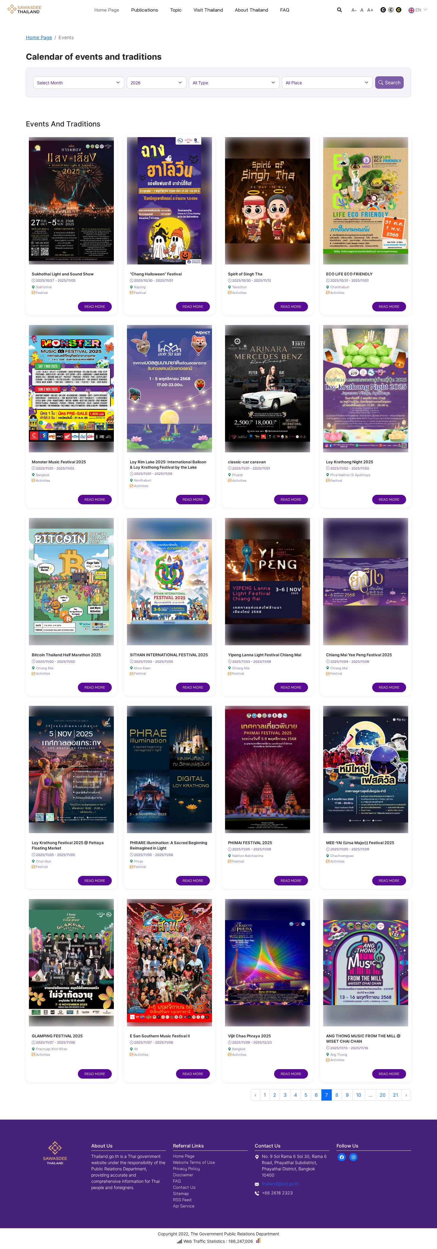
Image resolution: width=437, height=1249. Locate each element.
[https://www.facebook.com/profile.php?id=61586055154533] (342, 1157)
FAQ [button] (284, 10)
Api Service (183, 1206)
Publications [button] (144, 10)
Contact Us (184, 1187)
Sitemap (181, 1193)
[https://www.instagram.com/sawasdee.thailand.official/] (353, 1157)
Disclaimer (183, 1174)
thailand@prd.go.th (280, 1183)
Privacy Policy (186, 1168)
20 (383, 1095)
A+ (370, 10)
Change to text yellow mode (400, 10)
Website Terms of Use (194, 1162)
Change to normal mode (391, 10)
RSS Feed (182, 1199)
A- (354, 10)
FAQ (177, 1181)
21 (395, 1095)
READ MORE (94, 306)
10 (358, 1095)
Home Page (106, 10)
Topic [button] (176, 10)
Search (392, 82)
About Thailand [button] (251, 10)
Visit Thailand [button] (208, 10)
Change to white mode (381, 10)
